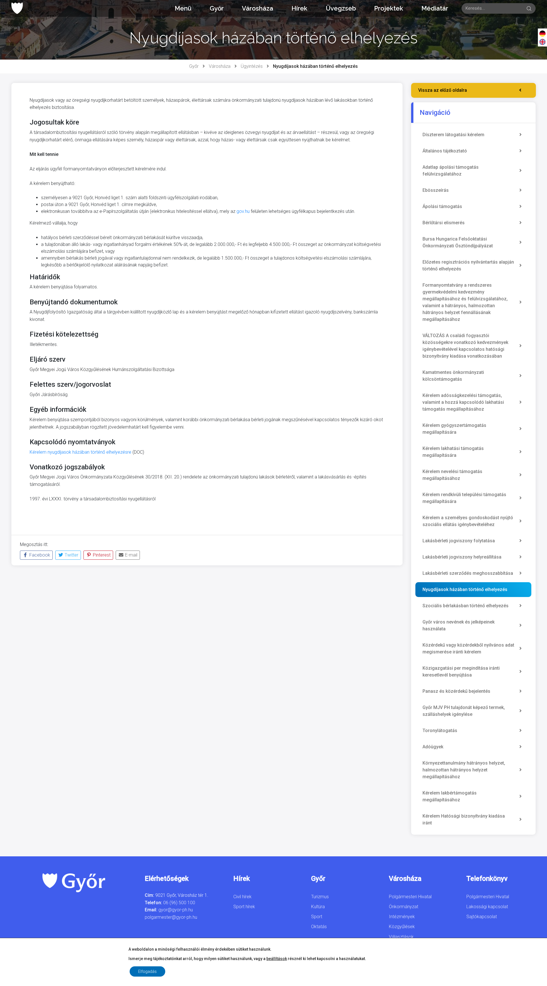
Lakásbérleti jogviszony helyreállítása (462, 557)
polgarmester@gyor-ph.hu (171, 917)
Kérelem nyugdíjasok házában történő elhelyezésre (80, 452)
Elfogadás (147, 971)
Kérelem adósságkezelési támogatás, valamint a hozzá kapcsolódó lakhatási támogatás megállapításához (463, 402)
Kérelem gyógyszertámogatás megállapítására (454, 429)
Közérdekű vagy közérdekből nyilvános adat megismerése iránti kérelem (468, 648)
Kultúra (318, 906)
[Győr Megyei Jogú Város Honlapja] (17, 8)
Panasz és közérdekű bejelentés (456, 691)
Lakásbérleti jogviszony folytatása (459, 540)
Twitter (71, 555)
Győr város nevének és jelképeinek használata (459, 625)
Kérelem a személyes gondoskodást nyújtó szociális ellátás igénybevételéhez (468, 521)
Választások (401, 937)
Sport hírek (244, 906)
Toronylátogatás (440, 730)
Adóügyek (433, 746)
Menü (183, 8)
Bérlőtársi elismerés (444, 222)
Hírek (299, 8)
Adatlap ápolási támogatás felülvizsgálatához (451, 170)
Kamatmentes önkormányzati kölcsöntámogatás (453, 376)
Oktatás (319, 926)
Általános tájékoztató (445, 151)
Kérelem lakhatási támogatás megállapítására (453, 452)
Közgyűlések (402, 926)
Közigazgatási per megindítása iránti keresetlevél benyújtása (461, 671)
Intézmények (402, 916)
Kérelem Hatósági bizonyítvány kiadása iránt (464, 819)
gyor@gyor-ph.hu (175, 909)
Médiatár (434, 8)
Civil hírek (242, 896)
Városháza (257, 8)
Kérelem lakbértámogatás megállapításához (450, 796)
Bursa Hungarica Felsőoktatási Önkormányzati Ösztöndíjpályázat (458, 242)
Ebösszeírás (436, 190)
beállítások (276, 958)
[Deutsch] (542, 33)
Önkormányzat (403, 906)
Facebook (39, 555)
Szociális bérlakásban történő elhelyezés (466, 605)
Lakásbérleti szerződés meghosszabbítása (468, 573)
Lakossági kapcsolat (487, 906)
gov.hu (243, 211)
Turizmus (320, 896)
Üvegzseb (341, 8)
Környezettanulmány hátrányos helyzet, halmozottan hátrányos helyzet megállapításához (464, 769)
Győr (217, 8)
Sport (316, 916)
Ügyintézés (252, 66)
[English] (542, 41)
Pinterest (101, 555)
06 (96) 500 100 (179, 902)
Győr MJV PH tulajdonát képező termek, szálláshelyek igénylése (464, 711)
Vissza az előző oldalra (442, 90)
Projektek (388, 8)
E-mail (130, 555)
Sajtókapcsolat (481, 916)
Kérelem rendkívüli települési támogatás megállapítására (464, 498)
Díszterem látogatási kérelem (453, 134)
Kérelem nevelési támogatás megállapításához (452, 475)
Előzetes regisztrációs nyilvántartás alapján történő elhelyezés (468, 265)
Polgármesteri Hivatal (410, 896)
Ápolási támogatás (442, 206)
